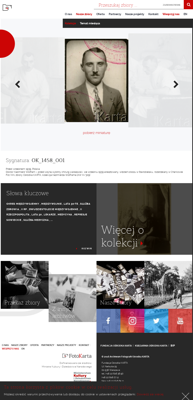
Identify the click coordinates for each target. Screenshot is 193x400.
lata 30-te (71, 203)
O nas (68, 14)
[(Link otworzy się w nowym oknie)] (108, 321)
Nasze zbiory (84, 14)
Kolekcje (70, 23)
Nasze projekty (134, 14)
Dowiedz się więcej (150, 394)
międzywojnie (51, 203)
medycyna (65, 214)
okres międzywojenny (22, 203)
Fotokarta (7, 7)
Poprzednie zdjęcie (17, 84)
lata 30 (36, 214)
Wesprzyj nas (170, 14)
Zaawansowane (171, 5)
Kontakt (153, 14)
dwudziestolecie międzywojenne (53, 209)
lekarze (50, 214)
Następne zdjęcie (175, 84)
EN (185, 14)
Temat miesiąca (90, 23)
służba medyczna (36, 220)
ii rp (24, 209)
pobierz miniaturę (96, 133)
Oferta (100, 14)
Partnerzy (115, 14)
